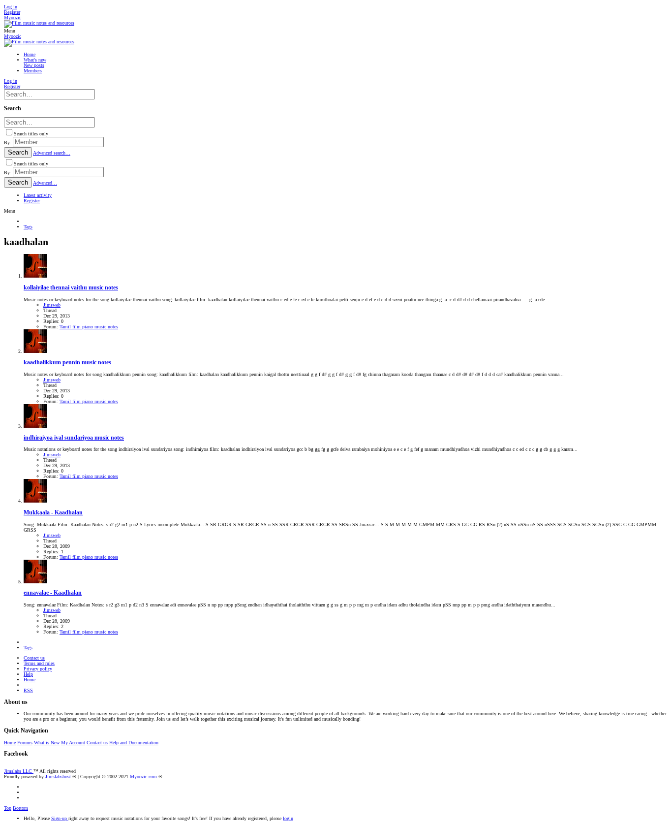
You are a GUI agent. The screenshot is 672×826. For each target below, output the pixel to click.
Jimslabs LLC (18, 771)
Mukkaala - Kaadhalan (53, 512)
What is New (47, 742)
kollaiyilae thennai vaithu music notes (71, 288)
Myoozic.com (144, 776)
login (288, 818)
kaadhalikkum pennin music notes (67, 362)
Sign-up (59, 818)
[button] (9, 30)
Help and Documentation (133, 742)
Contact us (34, 658)
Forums (24, 742)
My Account (73, 742)
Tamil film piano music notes (89, 326)
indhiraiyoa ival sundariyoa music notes (74, 438)
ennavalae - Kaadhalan (53, 593)
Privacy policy (38, 668)
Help (28, 674)
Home (29, 679)
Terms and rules (39, 663)
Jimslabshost (58, 776)
